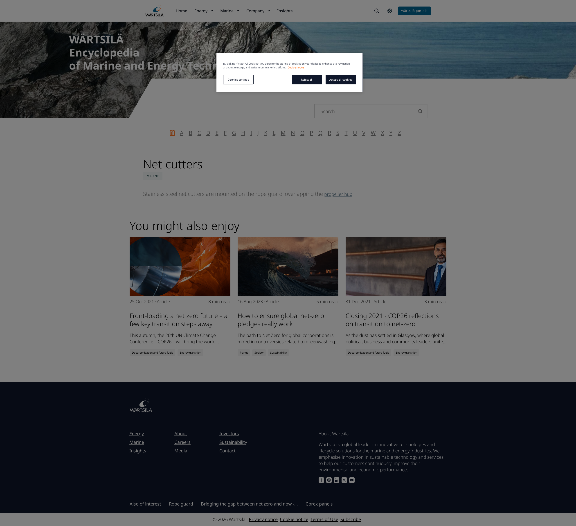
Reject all (307, 79)
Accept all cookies (340, 79)
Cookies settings (238, 79)
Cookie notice (296, 67)
